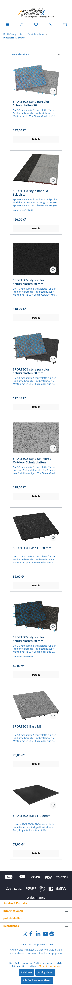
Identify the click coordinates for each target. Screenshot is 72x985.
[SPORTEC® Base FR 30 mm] (36, 527)
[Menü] (7, 24)
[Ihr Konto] (50, 24)
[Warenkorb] (65, 24)
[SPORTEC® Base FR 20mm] (36, 794)
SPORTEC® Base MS (27, 726)
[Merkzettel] (36, 24)
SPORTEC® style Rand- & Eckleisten (30, 192)
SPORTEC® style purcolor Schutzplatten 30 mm (31, 371)
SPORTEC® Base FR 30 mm (32, 548)
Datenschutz (26, 944)
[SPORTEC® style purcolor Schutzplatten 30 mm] (36, 348)
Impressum (40, 944)
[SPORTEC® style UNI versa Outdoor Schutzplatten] (36, 437)
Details (36, 139)
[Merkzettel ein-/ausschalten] (53, 91)
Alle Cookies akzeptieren (37, 980)
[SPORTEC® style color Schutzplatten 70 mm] (36, 259)
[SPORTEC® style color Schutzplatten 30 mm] (36, 616)
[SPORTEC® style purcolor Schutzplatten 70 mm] (36, 80)
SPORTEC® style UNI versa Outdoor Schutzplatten (32, 460)
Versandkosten (18, 953)
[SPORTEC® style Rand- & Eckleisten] (36, 170)
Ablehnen (26, 972)
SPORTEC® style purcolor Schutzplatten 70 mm (31, 103)
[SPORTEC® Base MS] (36, 705)
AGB (51, 944)
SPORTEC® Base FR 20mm (32, 816)
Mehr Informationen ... (49, 966)
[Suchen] (21, 24)
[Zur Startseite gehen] (36, 11)
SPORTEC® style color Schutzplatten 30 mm (28, 639)
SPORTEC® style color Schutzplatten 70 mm (28, 282)
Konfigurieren (45, 972)
